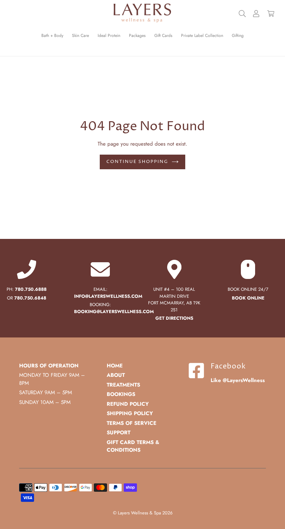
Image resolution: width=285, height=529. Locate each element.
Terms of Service (131, 423)
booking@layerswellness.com (114, 311)
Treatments (123, 385)
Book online (248, 298)
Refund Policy (128, 404)
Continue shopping (137, 161)
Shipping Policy (130, 413)
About (116, 375)
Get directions (174, 318)
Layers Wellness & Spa (139, 512)
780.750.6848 (30, 298)
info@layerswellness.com (108, 296)
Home (115, 365)
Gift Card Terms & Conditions (133, 446)
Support (118, 432)
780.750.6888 (31, 289)
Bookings (121, 394)
